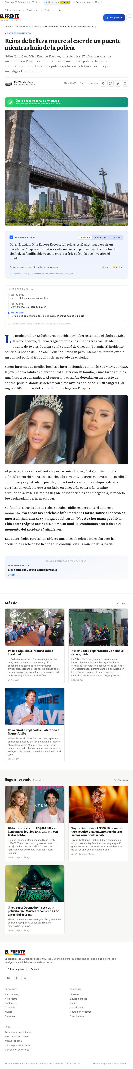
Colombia (10, 1007)
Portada (9, 26)
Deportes (10, 1016)
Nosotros (75, 994)
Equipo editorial (78, 998)
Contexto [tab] (116, 237)
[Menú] (129, 17)
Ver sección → (121, 780)
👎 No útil (117, 267)
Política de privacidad (17, 1036)
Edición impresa (12, 10)
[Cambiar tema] (59, 10)
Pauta (47, 10)
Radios (73, 1003)
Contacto (35, 969)
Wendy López (25, 82)
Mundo (8, 1011)
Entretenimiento (23, 26)
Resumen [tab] (85, 237)
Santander (10, 1003)
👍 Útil (105, 267)
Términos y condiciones (18, 1032)
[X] (24, 978)
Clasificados (32, 10)
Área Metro (11, 998)
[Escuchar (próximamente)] (125, 83)
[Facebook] (8, 978)
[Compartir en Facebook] (103, 83)
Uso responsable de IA (17, 1045)
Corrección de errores (17, 1049)
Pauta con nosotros (80, 1011)
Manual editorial (13, 1040)
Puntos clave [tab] (101, 237)
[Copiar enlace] (118, 83)
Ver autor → (122, 603)
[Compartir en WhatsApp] (110, 83)
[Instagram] (16, 978)
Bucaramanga (12, 994)
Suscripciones (78, 1016)
